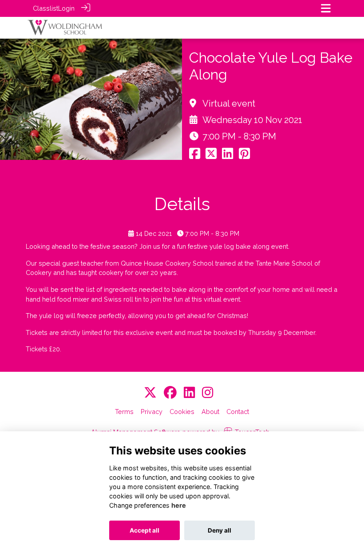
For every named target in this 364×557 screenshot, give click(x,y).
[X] (150, 393)
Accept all (144, 530)
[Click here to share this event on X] (211, 155)
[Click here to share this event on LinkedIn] (227, 155)
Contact (237, 411)
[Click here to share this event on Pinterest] (244, 155)
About (210, 411)
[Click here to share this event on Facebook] (194, 155)
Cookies (182, 411)
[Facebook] (170, 393)
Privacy (151, 411)
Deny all (219, 530)
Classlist (45, 8)
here (178, 505)
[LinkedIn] (189, 393)
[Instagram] (207, 393)
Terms (124, 411)
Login (66, 8)
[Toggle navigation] (325, 8)
